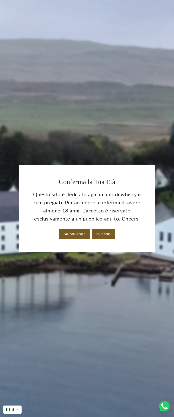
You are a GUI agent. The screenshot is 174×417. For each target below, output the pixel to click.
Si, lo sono (103, 234)
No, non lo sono (74, 234)
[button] (12, 410)
